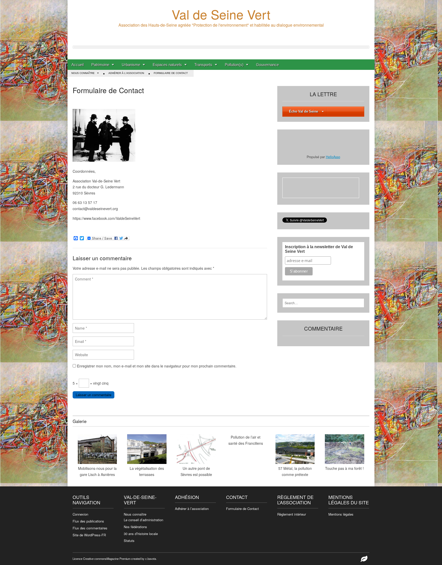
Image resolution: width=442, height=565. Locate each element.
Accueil (77, 64)
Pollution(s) (234, 64)
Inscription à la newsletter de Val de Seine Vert (319, 249)
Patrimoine (100, 64)
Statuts (129, 540)
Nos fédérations (135, 526)
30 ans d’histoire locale (141, 533)
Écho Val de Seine (303, 111)
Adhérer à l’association (192, 508)
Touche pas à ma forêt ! (344, 468)
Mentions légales (340, 514)
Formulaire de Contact (171, 73)
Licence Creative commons (90, 559)
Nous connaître (83, 73)
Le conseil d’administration (143, 519)
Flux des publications (88, 521)
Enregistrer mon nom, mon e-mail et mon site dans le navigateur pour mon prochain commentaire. (156, 365)
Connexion (80, 514)
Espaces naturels (167, 64)
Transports (203, 64)
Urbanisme (131, 64)
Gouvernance (267, 64)
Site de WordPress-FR (89, 535)
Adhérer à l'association (126, 73)
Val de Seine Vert (221, 14)
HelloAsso (333, 157)
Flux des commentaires (90, 528)
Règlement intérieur (291, 514)
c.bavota (150, 559)
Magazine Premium (118, 559)
